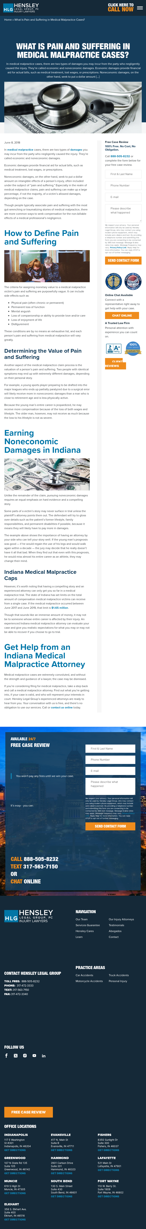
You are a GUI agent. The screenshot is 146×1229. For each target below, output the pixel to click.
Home (8, 20)
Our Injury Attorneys (121, 919)
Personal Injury (118, 981)
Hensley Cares (85, 931)
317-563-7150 (34, 867)
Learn (79, 937)
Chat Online (122, 315)
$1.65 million (59, 608)
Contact (114, 937)
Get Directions (15, 1150)
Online (26, 882)
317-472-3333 (24, 985)
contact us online (62, 707)
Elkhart (11, 1204)
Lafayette (107, 1158)
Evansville (61, 1135)
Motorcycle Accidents (89, 981)
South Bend (61, 1181)
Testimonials (116, 925)
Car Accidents (84, 975)
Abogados (115, 931)
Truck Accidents (119, 975)
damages (76, 150)
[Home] (21, 7)
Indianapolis (16, 1135)
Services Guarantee (88, 925)
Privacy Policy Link (118, 247)
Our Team (82, 919)
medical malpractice (20, 150)
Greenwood (14, 1158)
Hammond (60, 1158)
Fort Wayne (108, 1181)
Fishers (104, 1135)
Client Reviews (114, 364)
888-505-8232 (120, 156)
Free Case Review (28, 1112)
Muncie (10, 1181)
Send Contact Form (123, 261)
